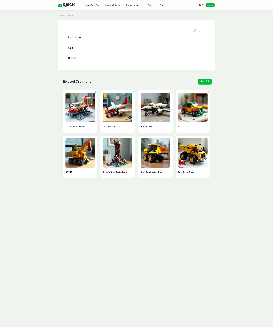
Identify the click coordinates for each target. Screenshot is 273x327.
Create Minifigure (112, 5)
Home (62, 15)
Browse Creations (134, 5)
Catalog (70, 15)
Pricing (151, 5)
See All (205, 81)
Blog (162, 5)
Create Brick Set (91, 5)
